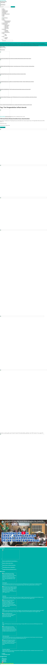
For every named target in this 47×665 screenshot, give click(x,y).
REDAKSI (3, 653)
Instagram (5, 659)
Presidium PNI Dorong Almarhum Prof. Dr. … (9, 569)
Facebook (5, 658)
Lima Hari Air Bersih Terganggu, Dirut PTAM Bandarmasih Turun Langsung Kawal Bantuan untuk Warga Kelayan (18, 97)
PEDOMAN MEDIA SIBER (6, 654)
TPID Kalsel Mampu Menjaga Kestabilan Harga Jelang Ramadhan (15, 118)
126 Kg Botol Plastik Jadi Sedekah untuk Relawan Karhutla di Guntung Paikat (13, 73)
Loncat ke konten (3, 0)
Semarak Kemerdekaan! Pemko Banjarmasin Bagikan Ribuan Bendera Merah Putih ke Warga (15, 58)
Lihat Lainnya (2, 127)
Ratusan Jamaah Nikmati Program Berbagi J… (10, 561)
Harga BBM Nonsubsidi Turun (5, 43)
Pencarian (13, 6)
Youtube (4, 660)
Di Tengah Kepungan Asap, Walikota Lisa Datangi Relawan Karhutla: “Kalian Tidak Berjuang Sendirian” (17, 81)
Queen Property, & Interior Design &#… (9, 565)
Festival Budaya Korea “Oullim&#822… (8, 567)
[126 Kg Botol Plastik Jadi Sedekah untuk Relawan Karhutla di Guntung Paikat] (5, 72)
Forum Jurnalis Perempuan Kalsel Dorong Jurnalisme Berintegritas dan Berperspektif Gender (16, 104)
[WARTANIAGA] (2, 4)
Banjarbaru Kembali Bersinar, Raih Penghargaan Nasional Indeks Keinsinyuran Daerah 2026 (15, 89)
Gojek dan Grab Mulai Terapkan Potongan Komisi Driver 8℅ (28, 45)
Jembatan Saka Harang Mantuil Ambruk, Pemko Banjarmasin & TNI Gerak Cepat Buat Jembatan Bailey (17, 66)
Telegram (4, 661)
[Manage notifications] (2, 662)
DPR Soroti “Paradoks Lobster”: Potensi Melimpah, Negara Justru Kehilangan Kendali (24, 43)
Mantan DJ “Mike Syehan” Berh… (7, 563)
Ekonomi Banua (2, 116)
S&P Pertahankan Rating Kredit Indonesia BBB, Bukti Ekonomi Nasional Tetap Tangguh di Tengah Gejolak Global (22, 44)
